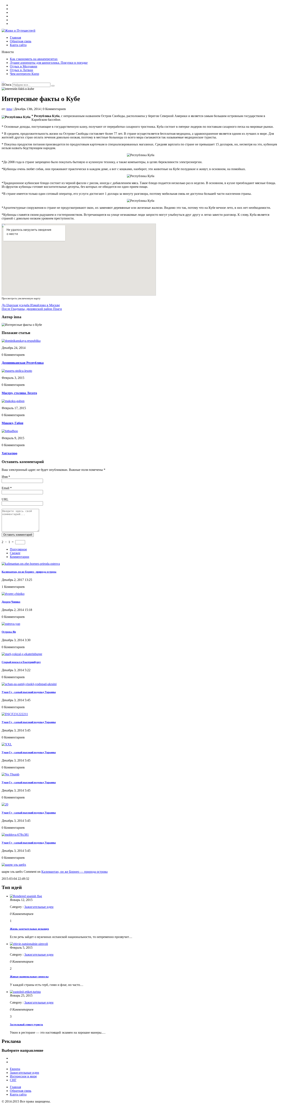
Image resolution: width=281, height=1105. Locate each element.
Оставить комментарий (17, 534)
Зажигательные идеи (38, 907)
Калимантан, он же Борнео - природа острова (29, 571)
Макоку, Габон (12, 423)
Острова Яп (9, 631)
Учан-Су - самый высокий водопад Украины (29, 692)
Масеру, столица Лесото (19, 393)
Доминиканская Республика (23, 362)
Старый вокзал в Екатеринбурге (21, 662)
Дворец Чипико (11, 601)
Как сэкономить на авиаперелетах (34, 59)
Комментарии (19, 556)
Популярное (18, 549)
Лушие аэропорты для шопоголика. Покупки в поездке (49, 62)
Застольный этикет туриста (26, 1024)
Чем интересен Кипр (24, 73)
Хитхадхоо (9, 453)
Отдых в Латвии (21, 70)
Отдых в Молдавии (23, 66)
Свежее (15, 553)
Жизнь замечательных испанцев (29, 928)
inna (9, 109)
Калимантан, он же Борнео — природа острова (74, 871)
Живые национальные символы (29, 976)
